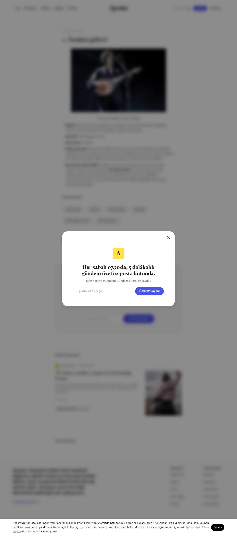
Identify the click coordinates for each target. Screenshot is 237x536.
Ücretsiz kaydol (149, 291)
